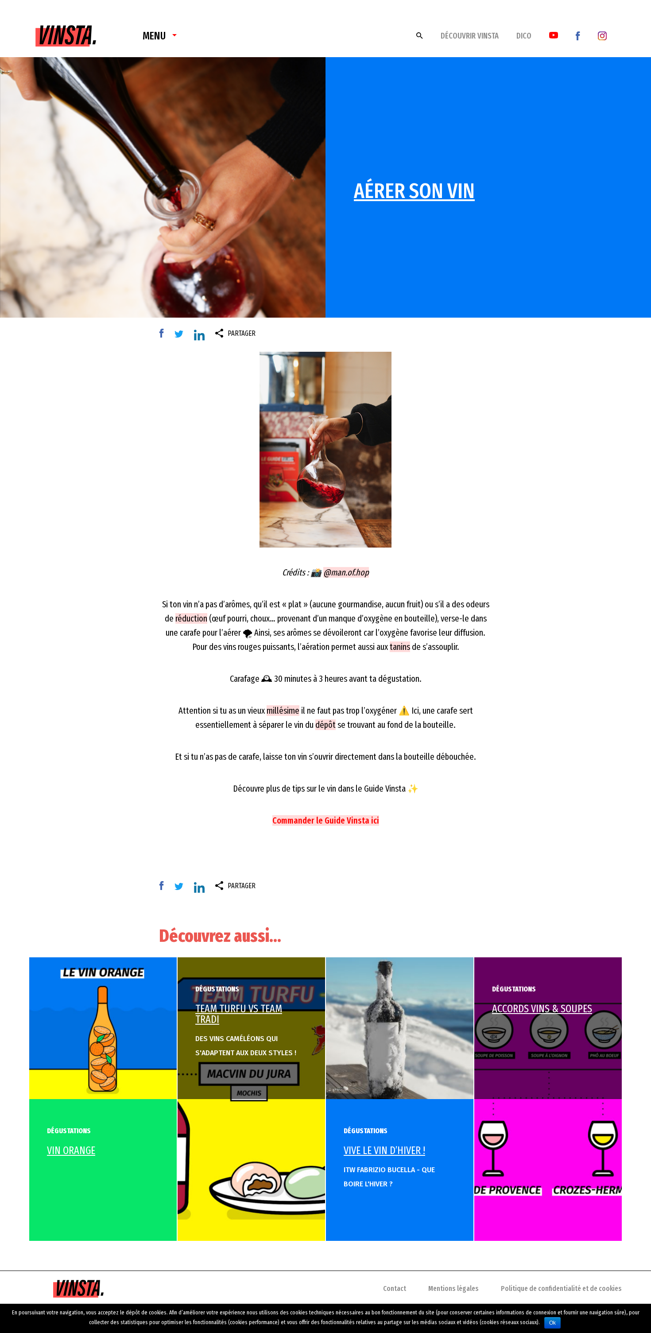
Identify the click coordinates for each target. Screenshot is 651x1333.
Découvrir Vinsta (470, 36)
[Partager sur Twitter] (181, 333)
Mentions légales (453, 1288)
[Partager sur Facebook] (163, 333)
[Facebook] (578, 35)
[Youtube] (553, 35)
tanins (400, 646)
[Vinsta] (65, 30)
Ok (552, 1323)
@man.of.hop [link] (346, 572)
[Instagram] (602, 35)
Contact (394, 1288)
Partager (242, 333)
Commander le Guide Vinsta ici (325, 820)
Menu (154, 36)
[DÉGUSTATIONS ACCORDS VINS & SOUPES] (548, 1098)
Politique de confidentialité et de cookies (561, 1288)
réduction (191, 618)
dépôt (325, 724)
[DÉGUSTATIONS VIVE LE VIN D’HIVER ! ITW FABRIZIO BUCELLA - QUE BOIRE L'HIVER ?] (399, 1027)
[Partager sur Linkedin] (201, 336)
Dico (523, 36)
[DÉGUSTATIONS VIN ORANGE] (103, 1027)
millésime (283, 710)
